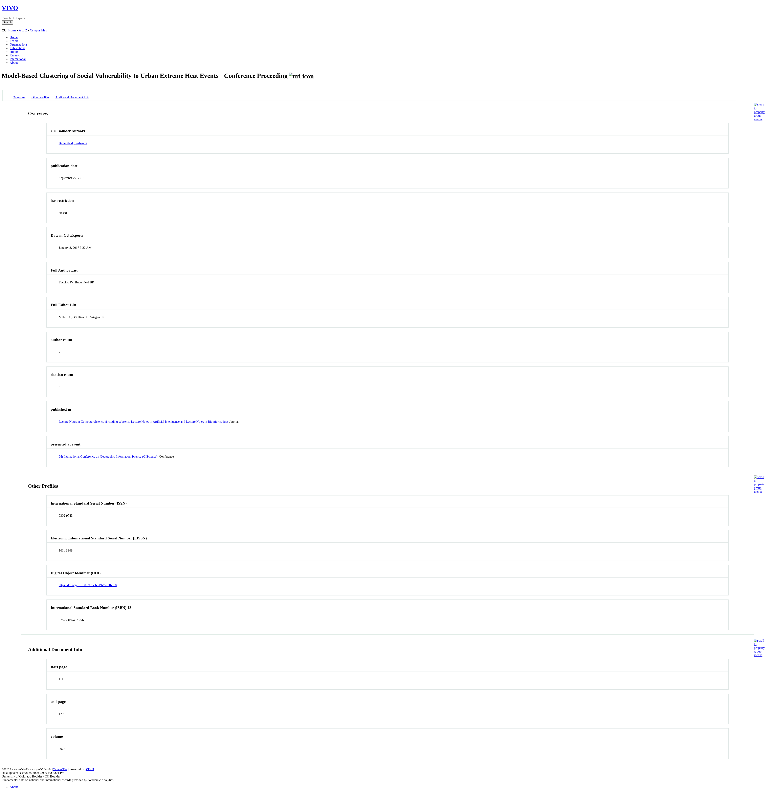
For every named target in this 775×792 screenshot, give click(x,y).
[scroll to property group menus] (759, 119)
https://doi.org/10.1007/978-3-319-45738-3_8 (88, 585)
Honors (14, 51)
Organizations (18, 44)
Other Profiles (40, 97)
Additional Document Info (72, 97)
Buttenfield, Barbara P (73, 143)
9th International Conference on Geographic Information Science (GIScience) (108, 456)
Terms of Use (60, 769)
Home (12, 30)
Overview (19, 97)
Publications (17, 48)
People (14, 41)
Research (15, 55)
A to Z (23, 30)
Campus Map (38, 30)
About (14, 62)
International (18, 59)
